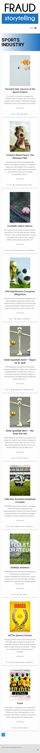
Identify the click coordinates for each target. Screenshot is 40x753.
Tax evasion (23, 594)
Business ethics (18, 389)
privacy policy (17, 747)
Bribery (19, 319)
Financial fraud (29, 389)
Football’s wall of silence (20, 226)
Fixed (20, 703)
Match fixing (28, 185)
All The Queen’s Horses (20, 635)
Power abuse (23, 114)
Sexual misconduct (19, 250)
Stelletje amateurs (20, 567)
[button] (32, 27)
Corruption (19, 185)
